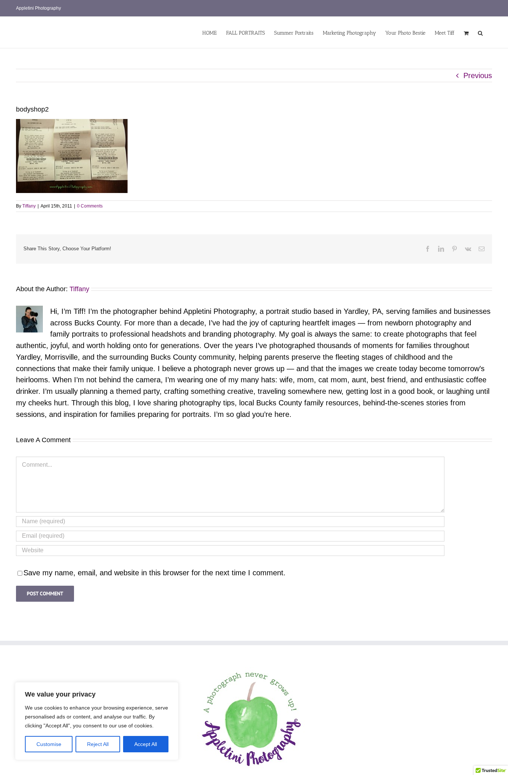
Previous (477, 75)
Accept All (145, 744)
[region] (97, 721)
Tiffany (29, 206)
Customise (48, 744)
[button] (480, 32)
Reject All (98, 744)
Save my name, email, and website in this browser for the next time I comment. (154, 573)
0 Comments (90, 206)
